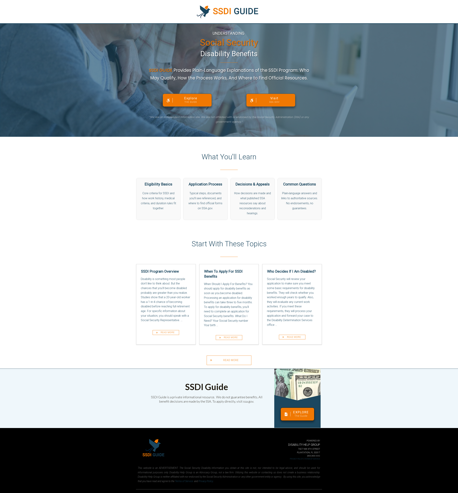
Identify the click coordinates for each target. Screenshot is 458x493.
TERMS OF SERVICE (312, 459)
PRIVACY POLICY (296, 459)
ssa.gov (248, 401)
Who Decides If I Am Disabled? (292, 304)
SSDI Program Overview (166, 304)
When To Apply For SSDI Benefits (229, 304)
